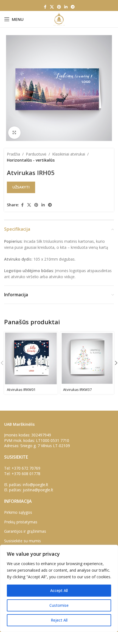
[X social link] (51, 7)
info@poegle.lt (35, 484)
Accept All (59, 590)
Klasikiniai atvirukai (68, 154)
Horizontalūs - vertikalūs (31, 160)
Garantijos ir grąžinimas (25, 531)
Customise (59, 605)
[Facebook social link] (45, 7)
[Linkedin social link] (66, 7)
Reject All (59, 620)
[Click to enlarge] (14, 132)
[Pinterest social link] (59, 7)
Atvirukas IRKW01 (21, 389)
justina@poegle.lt (38, 489)
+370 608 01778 (26, 473)
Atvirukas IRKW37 (77, 389)
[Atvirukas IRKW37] (87, 358)
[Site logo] (59, 18)
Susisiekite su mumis (22, 540)
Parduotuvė (36, 154)
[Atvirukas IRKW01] (31, 358)
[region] (59, 588)
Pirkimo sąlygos (18, 512)
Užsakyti (21, 187)
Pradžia (13, 154)
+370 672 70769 (26, 468)
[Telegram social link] (72, 7)
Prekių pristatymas (20, 521)
